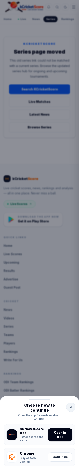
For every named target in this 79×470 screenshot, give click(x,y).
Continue (60, 457)
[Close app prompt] (70, 407)
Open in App (60, 435)
